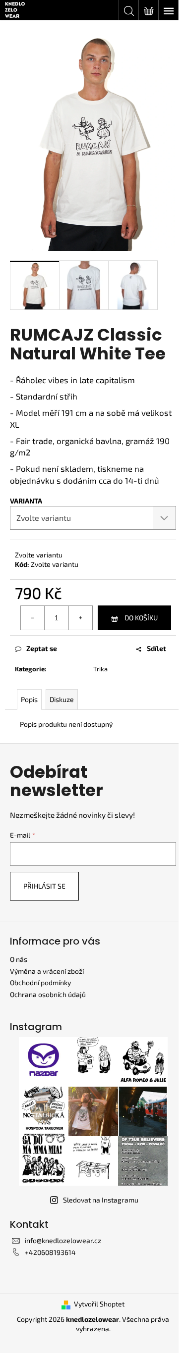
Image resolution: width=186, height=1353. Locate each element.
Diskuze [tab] (62, 699)
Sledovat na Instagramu (100, 1200)
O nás (18, 959)
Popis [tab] (29, 699)
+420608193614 (50, 1252)
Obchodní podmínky (40, 982)
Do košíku (141, 617)
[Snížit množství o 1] (33, 618)
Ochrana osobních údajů (48, 994)
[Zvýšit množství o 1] (80, 618)
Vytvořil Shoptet (99, 1304)
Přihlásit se (44, 886)
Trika (100, 669)
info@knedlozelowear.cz (63, 1240)
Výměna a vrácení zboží (47, 971)
